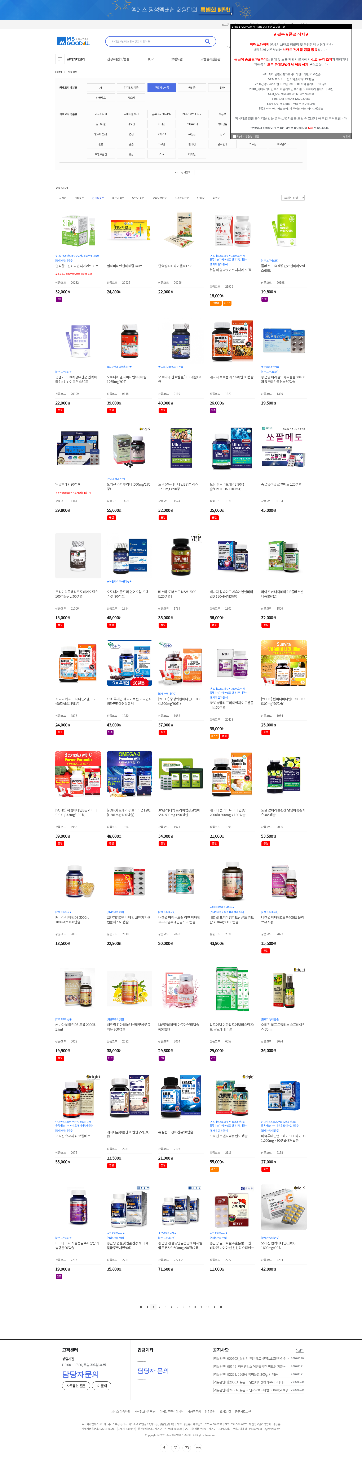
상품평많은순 (159, 198)
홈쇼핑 (131, 98)
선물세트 (101, 98)
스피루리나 (192, 124)
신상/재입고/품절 (118, 59)
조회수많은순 (182, 198)
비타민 (161, 124)
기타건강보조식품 (192, 114)
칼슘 (131, 144)
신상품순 (79, 198)
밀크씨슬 (101, 124)
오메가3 (161, 134)
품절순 (216, 198)
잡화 (222, 87)
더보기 (300, 1350)
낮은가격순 (138, 198)
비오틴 (131, 124)
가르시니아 (101, 114)
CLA (161, 154)
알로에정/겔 (100, 134)
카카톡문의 (194, 1411)
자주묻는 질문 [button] (76, 1385)
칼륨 (100, 144)
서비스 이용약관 (120, 1411)
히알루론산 (101, 154)
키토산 (252, 144)
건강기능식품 (161, 87)
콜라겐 (192, 144)
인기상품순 (98, 198)
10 (207, 1307)
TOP (150, 59)
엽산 (131, 134)
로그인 (225, 25)
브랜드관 (176, 59)
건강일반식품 (131, 87)
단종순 (200, 198)
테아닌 (192, 154)
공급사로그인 (243, 1411)
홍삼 (131, 154)
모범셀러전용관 (210, 59)
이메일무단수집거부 (171, 1411)
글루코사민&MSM (161, 114)
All (101, 87)
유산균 (192, 134)
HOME (58, 72)
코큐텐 (161, 144)
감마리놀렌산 (131, 114)
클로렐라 (222, 144)
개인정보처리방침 (145, 1411)
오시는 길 (225, 1411)
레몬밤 (222, 114)
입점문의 (210, 1411)
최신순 (62, 198)
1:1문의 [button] (101, 1385)
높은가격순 (118, 198)
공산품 (192, 87)
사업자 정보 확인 (126, 1428)
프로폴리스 (283, 144)
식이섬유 (222, 124)
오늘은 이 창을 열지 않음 (247, 136)
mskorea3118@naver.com (264, 1429)
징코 (222, 134)
